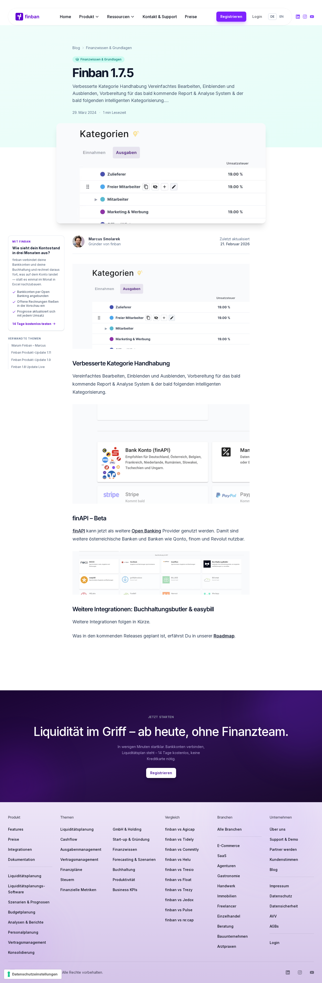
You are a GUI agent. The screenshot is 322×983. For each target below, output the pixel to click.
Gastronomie (228, 876)
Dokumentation (21, 859)
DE (272, 16)
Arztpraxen (226, 946)
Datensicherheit (284, 906)
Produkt (86, 16)
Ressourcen (118, 16)
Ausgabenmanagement (80, 849)
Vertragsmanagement (27, 942)
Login (257, 16)
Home (65, 16)
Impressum (279, 886)
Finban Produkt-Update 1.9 (31, 360)
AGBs (274, 926)
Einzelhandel (228, 916)
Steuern (67, 879)
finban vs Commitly (182, 849)
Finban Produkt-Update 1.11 (31, 352)
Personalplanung (23, 932)
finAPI (78, 530)
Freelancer (226, 906)
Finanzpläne (71, 869)
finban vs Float (178, 879)
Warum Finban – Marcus (28, 345)
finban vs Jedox (179, 900)
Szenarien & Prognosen (29, 902)
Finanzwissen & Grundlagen (109, 48)
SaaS (221, 856)
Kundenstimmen (284, 859)
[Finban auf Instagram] (305, 17)
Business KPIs (125, 890)
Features (15, 829)
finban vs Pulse (178, 910)
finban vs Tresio (179, 869)
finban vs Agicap (180, 829)
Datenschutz (281, 896)
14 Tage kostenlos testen (31, 324)
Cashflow (68, 839)
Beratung (225, 926)
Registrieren (231, 16)
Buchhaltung (124, 869)
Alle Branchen (229, 829)
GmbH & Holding (127, 829)
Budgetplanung (21, 912)
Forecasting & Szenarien (134, 859)
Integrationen (20, 849)
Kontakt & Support (160, 16)
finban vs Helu (178, 859)
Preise (191, 16)
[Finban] (27, 16)
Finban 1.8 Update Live (28, 367)
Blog (76, 48)
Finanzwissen (125, 849)
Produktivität (124, 879)
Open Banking (146, 530)
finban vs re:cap (179, 920)
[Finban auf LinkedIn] (298, 17)
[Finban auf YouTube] (312, 17)
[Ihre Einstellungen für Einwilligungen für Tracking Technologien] (33, 974)
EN (281, 16)
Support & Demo (284, 839)
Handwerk (226, 886)
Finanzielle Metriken (78, 890)
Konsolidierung (21, 952)
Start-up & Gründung (131, 839)
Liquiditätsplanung (24, 876)
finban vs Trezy (178, 890)
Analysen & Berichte (26, 922)
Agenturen (226, 866)
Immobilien (226, 896)
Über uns (278, 829)
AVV (273, 916)
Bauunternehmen (232, 936)
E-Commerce (228, 845)
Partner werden (283, 849)
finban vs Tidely (179, 839)
